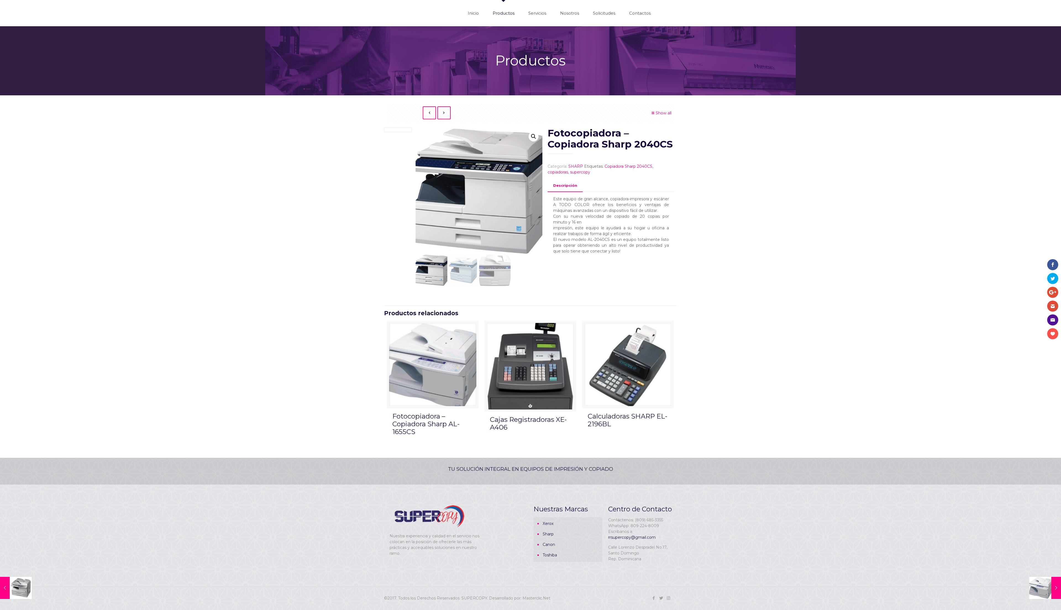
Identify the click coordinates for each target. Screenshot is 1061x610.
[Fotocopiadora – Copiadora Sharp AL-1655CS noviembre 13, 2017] (1045, 588)
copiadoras (558, 172)
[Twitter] (661, 598)
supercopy (580, 172)
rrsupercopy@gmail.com (632, 537)
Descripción (565, 185)
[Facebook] (653, 598)
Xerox (548, 523)
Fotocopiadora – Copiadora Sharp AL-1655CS (425, 424)
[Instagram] (668, 598)
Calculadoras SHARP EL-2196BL (627, 420)
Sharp (548, 534)
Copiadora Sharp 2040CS (628, 166)
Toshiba (550, 555)
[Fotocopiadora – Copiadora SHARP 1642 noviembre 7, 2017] (16, 588)
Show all (663, 113)
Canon (549, 544)
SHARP (575, 166)
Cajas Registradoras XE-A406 (528, 423)
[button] (534, 136)
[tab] (565, 185)
